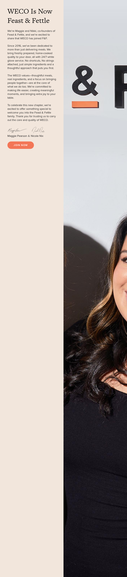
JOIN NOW (21, 145)
